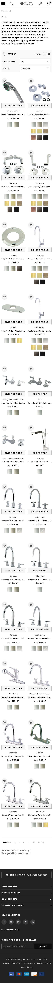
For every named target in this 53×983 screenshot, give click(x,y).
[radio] (10, 124)
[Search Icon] (11, 3)
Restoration (40, 327)
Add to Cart (40, 394)
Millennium (40, 517)
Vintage (13, 183)
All (10, 11)
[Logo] (26, 3)
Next (40, 843)
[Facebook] (4, 922)
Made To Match (13, 111)
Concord (40, 255)
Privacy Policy (26, 963)
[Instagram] (18, 922)
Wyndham (13, 694)
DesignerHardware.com (13, 399)
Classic (40, 111)
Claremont (40, 811)
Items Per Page (9, 61)
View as (37, 54)
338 (33, 843)
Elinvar (40, 753)
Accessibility (39, 963)
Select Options (13, 105)
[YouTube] (32, 922)
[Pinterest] (25, 922)
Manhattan (40, 635)
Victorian (40, 183)
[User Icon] (40, 3)
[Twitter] (11, 922)
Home (4, 11)
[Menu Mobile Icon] (3, 3)
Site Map (16, 963)
